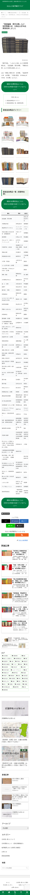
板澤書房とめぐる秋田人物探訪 (11, 847)
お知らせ (4, 851)
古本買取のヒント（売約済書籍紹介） (13, 843)
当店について (22, 885)
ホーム (8, 882)
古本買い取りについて (8, 839)
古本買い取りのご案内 (22, 882)
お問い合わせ (15, 887)
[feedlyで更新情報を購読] (8, 535)
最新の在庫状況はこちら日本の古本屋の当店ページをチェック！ (15, 86)
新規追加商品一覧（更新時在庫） (15, 103)
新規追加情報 (6, 513)
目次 (12, 97)
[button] (19, 526)
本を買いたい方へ (7, 885)
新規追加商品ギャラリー (13, 100)
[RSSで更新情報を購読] (22, 535)
